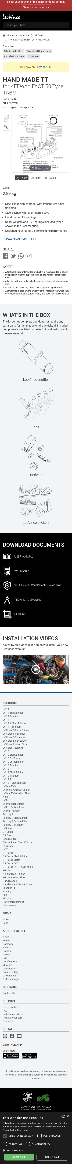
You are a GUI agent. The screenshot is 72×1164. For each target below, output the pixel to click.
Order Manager (11, 979)
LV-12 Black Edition (13, 772)
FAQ (5, 1010)
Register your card (13, 1017)
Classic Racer (10, 838)
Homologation (10, 1007)
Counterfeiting (10, 972)
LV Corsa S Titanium (14, 737)
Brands (7, 951)
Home (10, 35)
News (6, 937)
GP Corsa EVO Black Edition (18, 867)
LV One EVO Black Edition (16, 789)
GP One (7, 835)
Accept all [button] (19, 1157)
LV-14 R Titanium (12, 726)
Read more (22, 1130)
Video (6, 919)
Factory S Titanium (13, 824)
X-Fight (7, 870)
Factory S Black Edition (15, 817)
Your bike (24, 35)
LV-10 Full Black (11, 758)
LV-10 (6, 751)
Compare (33, 56)
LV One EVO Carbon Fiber (16, 793)
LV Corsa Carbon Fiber (15, 744)
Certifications (10, 961)
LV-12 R (7, 779)
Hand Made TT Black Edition (18, 884)
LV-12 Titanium (11, 775)
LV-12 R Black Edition (14, 782)
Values (6, 954)
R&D (5, 958)
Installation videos (13, 1014)
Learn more (9, 1050)
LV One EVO (9, 786)
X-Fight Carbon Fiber (14, 877)
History (7, 947)
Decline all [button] (52, 1157)
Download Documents (39, 51)
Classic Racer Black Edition (17, 842)
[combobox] (63, 1116)
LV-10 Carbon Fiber (13, 761)
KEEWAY (39, 35)
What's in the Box (13, 51)
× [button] (68, 1116)
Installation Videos (14, 56)
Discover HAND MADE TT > (19, 239)
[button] (36, 1150)
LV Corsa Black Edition (15, 740)
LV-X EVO (8, 845)
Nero (5, 796)
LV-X (5, 849)
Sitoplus (7, 898)
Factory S (8, 814)
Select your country (35, 7)
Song (5, 923)
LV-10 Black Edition (13, 754)
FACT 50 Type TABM (19, 39)
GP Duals (8, 831)
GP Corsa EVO (10, 863)
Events (6, 940)
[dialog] (36, 1138)
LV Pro (6, 800)
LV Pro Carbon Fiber (13, 807)
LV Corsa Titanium (13, 747)
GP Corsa (8, 852)
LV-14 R (7, 719)
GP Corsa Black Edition (15, 856)
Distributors (9, 968)
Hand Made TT (11, 881)
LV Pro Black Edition (13, 803)
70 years (7, 965)
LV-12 (6, 768)
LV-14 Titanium (11, 716)
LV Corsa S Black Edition (16, 730)
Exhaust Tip (9, 888)
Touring (7, 891)
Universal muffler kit (13, 902)
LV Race (7, 828)
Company (8, 944)
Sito (5, 895)
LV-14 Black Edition (13, 712)
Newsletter (9, 1021)
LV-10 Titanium (11, 765)
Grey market (9, 975)
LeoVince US (43, 67)
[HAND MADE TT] (6, 118)
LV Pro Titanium (11, 810)
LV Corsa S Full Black (14, 733)
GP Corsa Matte (11, 859)
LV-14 (6, 709)
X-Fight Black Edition (14, 874)
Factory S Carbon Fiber (15, 821)
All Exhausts (9, 905)
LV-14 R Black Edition (14, 723)
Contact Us (9, 993)
